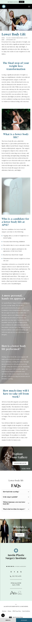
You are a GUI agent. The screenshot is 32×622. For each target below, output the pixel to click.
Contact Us (20, 535)
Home (3, 37)
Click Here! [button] (21, 2)
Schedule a (20, 528)
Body (3, 39)
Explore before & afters (20, 463)
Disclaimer (4, 611)
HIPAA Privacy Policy (17, 611)
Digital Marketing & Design (18, 617)
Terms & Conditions (26, 611)
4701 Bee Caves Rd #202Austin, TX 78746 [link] (16, 584)
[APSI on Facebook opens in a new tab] (14, 572)
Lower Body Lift (11, 39)
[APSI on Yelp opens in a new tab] (21, 572)
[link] (16, 566)
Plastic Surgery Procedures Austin (16, 37)
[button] (3, 615)
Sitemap (9, 611)
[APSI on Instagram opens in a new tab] (11, 572)
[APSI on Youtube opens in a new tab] (18, 572)
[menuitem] (11, 572)
